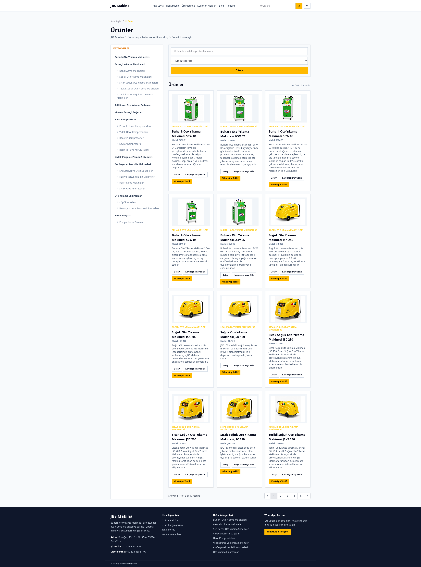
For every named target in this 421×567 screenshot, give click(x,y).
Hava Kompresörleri (126, 119)
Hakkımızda (172, 5)
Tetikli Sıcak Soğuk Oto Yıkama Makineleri (135, 96)
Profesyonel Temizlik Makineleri (133, 164)
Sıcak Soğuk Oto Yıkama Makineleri (137, 82)
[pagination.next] (307, 496)
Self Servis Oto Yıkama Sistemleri (133, 105)
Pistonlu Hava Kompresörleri (134, 126)
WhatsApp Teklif (182, 181)
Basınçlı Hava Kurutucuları (133, 149)
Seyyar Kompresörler (129, 143)
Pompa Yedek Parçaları (130, 222)
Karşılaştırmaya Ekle (195, 174)
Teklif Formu (168, 529)
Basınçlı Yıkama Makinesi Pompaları (138, 208)
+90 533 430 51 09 (136, 551)
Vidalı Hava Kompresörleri (132, 132)
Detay (177, 174)
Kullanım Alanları (206, 5)
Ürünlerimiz (188, 5)
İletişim (231, 5)
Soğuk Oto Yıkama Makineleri (134, 76)
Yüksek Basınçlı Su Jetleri (129, 112)
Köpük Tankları (126, 202)
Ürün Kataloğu (170, 520)
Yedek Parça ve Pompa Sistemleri (133, 157)
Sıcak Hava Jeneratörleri (131, 188)
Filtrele (239, 70)
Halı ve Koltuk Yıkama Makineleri (136, 176)
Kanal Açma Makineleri (131, 70)
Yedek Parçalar (123, 215)
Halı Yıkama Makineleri (131, 182)
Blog (221, 5)
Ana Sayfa (158, 5)
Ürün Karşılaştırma (172, 525)
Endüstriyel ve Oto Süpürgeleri (135, 170)
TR (307, 5)
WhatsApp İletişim (277, 531)
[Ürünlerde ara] (299, 6)
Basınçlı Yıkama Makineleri (130, 64)
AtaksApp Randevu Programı (124, 563)
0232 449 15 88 (133, 546)
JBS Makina (120, 5)
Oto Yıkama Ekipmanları (128, 195)
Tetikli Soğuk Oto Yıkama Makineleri (138, 88)
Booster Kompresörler (130, 137)
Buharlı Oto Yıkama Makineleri (132, 57)
